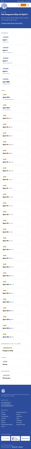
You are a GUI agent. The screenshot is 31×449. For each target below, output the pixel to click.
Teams (17, 418)
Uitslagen (3, 414)
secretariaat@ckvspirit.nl (7, 405)
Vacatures (3, 418)
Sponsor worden (20, 1)
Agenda (3, 420)
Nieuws (3, 412)
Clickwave (20, 447)
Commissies (19, 416)
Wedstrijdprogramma (21, 412)
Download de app (20, 424)
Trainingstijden (5, 416)
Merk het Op (14, 447)
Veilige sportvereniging (6, 424)
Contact (3, 426)
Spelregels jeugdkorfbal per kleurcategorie (11, 23)
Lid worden (27, 1)
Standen (18, 414)
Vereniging (19, 420)
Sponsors (3, 422)
